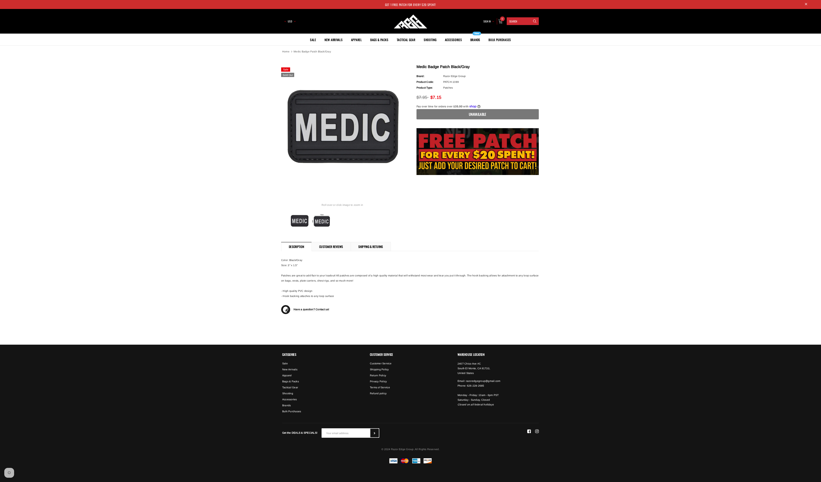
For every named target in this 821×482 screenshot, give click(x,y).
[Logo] (410, 21)
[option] (342, 126)
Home (285, 51)
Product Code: (425, 81)
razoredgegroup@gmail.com (483, 381)
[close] (806, 4)
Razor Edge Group (454, 76)
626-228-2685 (475, 385)
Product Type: (424, 87)
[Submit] (374, 433)
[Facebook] (529, 431)
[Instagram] (537, 431)
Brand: (420, 76)
